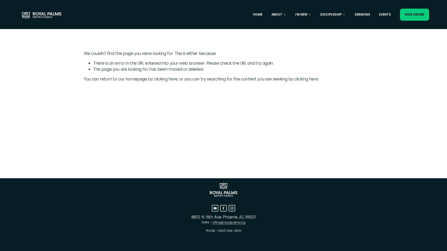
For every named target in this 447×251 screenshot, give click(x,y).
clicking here (166, 79)
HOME (257, 14)
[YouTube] (215, 208)
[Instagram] (232, 208)
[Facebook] (223, 208)
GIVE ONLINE (414, 14)
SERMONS (362, 14)
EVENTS (385, 14)
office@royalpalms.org (228, 222)
